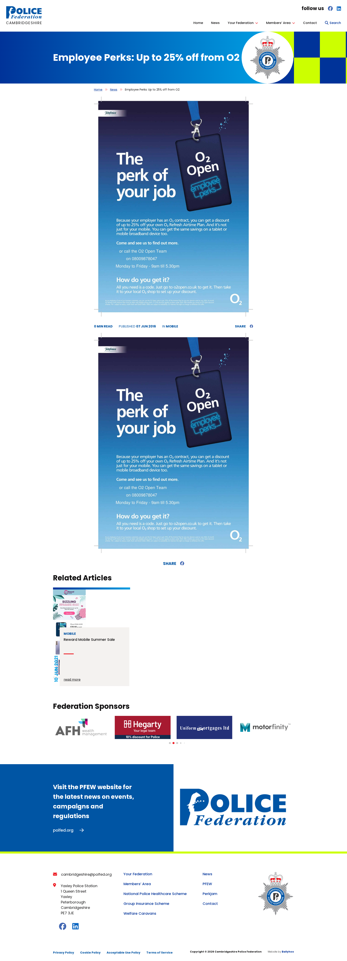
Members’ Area (278, 23)
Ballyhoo (288, 951)
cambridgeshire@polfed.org (86, 874)
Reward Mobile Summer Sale (89, 639)
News (215, 23)
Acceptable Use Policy (123, 953)
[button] (170, 743)
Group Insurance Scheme (146, 903)
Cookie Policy (90, 953)
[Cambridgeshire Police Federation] (24, 17)
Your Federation (241, 23)
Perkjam (210, 893)
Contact (310, 23)
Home (198, 23)
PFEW (207, 883)
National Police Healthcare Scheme (155, 893)
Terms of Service (159, 953)
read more (72, 679)
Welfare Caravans (139, 913)
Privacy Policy (63, 953)
